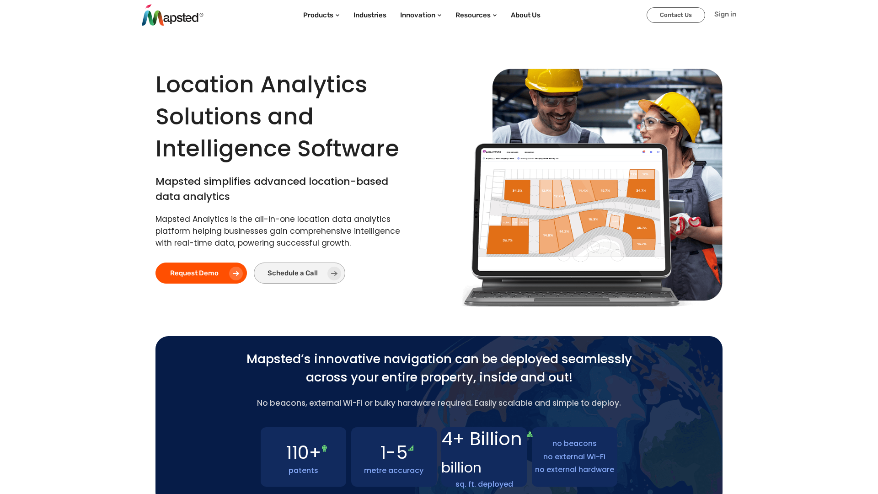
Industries (369, 15)
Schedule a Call (293, 273)
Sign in (725, 14)
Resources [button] (473, 15)
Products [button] (318, 15)
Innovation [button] (417, 15)
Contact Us (676, 14)
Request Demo (194, 273)
